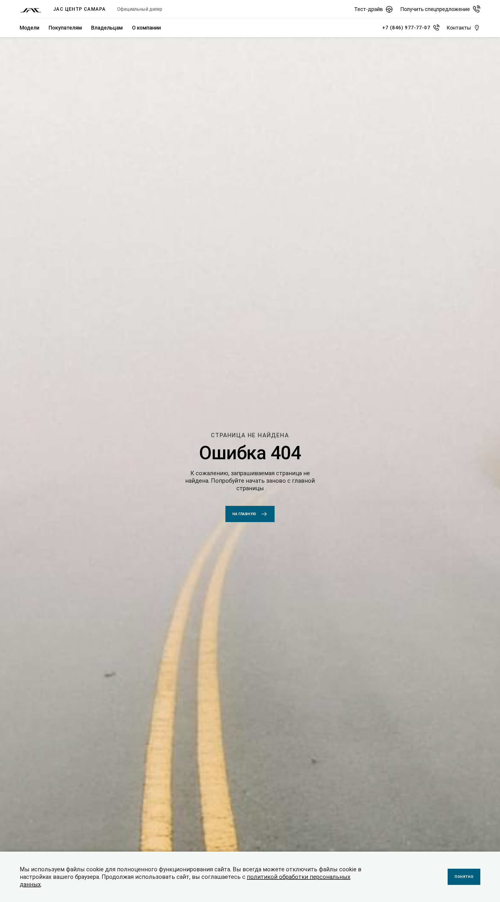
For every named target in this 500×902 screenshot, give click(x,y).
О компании (146, 28)
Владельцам (107, 28)
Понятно (464, 877)
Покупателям (65, 28)
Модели (29, 28)
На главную (244, 514)
